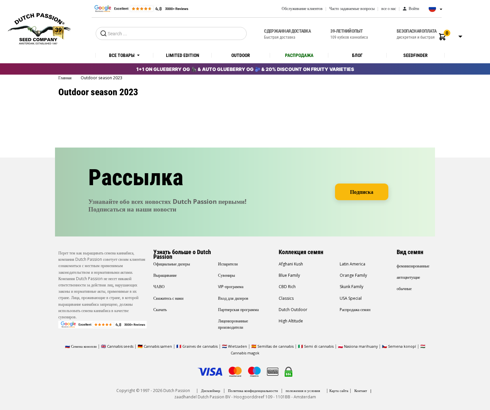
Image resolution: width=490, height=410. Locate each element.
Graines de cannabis (200, 346)
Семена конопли (84, 346)
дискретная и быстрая (416, 34)
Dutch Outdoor (293, 309)
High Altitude (291, 321)
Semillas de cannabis (275, 346)
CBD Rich (287, 286)
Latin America (352, 264)
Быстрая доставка (287, 34)
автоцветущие (408, 277)
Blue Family (289, 275)
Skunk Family (351, 286)
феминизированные (413, 266)
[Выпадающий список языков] (433, 11)
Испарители (228, 264)
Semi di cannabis (319, 346)
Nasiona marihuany (361, 346)
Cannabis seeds (120, 346)
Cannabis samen (158, 346)
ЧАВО (159, 286)
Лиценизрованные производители (233, 324)
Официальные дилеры (171, 264)
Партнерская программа (238, 309)
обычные (404, 288)
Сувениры (226, 275)
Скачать (160, 309)
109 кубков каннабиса (349, 34)
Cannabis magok (245, 352)
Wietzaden (238, 346)
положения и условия (303, 390)
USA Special (351, 298)
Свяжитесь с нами (168, 298)
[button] (442, 37)
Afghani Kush (291, 264)
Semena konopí (402, 346)
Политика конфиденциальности (253, 390)
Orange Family (353, 275)
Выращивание (165, 275)
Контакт (360, 390)
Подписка (361, 192)
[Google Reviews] (141, 8)
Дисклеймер (210, 390)
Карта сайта (338, 390)
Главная (65, 78)
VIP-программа (230, 286)
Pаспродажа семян (355, 309)
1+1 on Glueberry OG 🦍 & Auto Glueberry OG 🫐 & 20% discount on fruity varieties (245, 69)
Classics (286, 298)
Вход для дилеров (233, 298)
